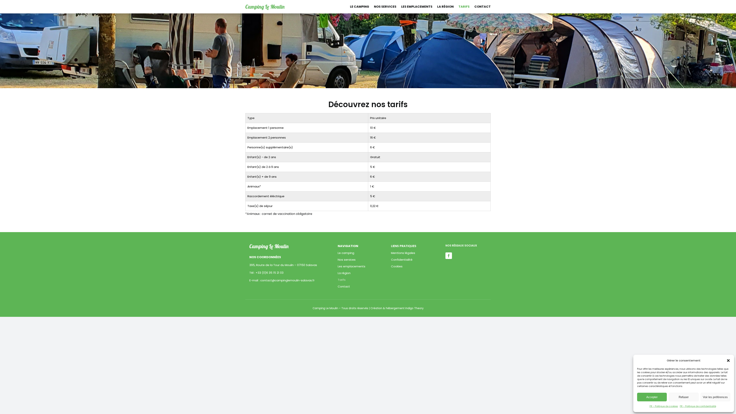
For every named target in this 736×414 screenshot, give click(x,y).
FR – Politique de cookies (664, 406)
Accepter (652, 397)
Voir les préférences (715, 397)
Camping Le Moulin (265, 6)
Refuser (684, 397)
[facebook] (448, 255)
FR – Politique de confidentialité (698, 406)
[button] (728, 360)
